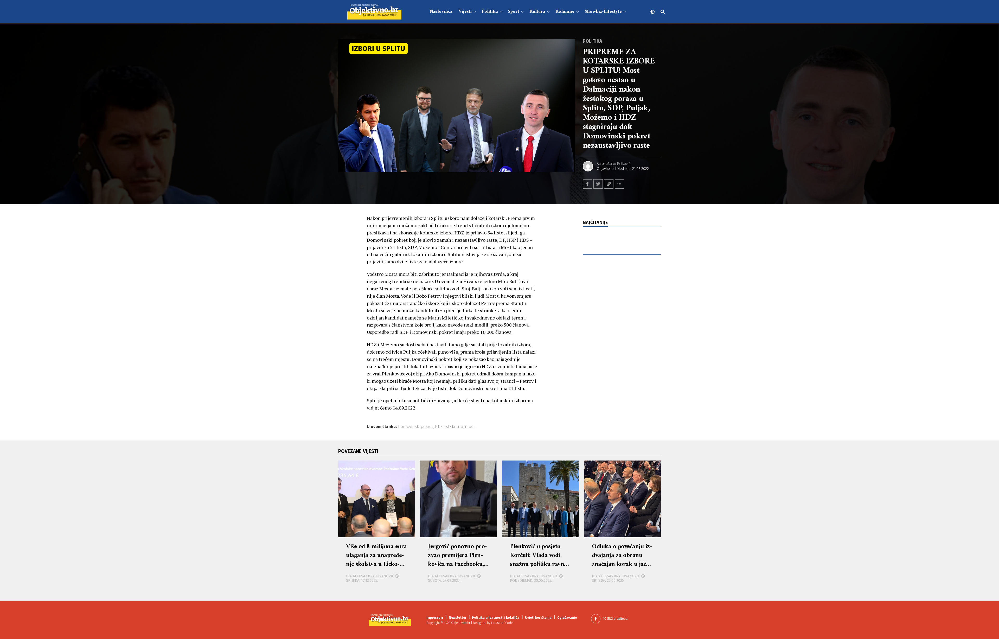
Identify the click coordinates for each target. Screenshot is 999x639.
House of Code (502, 623)
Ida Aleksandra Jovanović (370, 576)
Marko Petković (618, 164)
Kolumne (564, 12)
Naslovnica (441, 12)
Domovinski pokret (415, 427)
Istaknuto (454, 427)
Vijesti (465, 12)
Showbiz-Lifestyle (603, 12)
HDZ (439, 427)
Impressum (434, 617)
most (470, 427)
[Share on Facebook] (587, 184)
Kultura (537, 12)
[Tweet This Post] (598, 184)
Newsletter (457, 617)
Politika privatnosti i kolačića (495, 617)
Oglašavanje (567, 617)
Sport (513, 12)
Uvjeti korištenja (538, 617)
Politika (490, 12)
